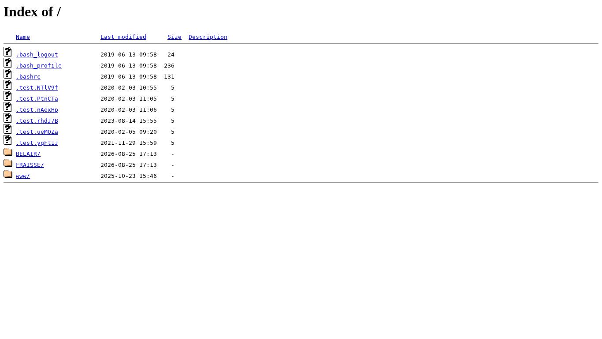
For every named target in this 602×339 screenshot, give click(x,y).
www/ (23, 176)
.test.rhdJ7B (37, 120)
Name (23, 37)
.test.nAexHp (37, 109)
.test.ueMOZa (37, 131)
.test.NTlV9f (37, 87)
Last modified (123, 37)
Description (208, 37)
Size (174, 37)
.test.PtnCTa (37, 98)
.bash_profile (39, 65)
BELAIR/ (28, 154)
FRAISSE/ (30, 165)
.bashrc (28, 76)
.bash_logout (37, 54)
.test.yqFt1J (37, 142)
